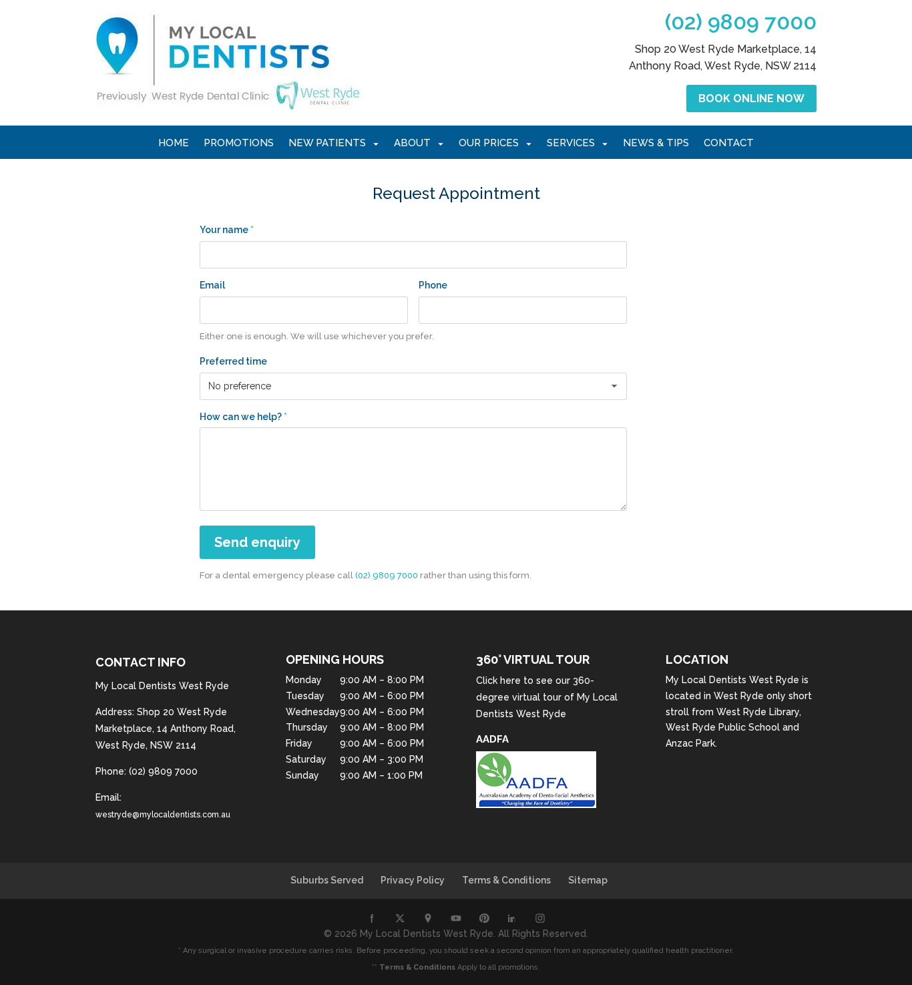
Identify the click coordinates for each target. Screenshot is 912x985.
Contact (729, 143)
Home (173, 143)
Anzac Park (690, 743)
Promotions (239, 143)
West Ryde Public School (723, 727)
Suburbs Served (326, 880)
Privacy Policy (413, 880)
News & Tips (656, 143)
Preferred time (233, 361)
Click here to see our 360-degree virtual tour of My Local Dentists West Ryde (547, 697)
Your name (227, 229)
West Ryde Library (757, 712)
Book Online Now (751, 98)
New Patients (327, 143)
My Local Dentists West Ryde (732, 679)
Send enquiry (257, 542)
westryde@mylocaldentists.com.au (162, 814)
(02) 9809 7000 (741, 21)
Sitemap (588, 880)
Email (212, 285)
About (412, 143)
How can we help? (243, 416)
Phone (433, 285)
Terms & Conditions (506, 880)
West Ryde (739, 696)
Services (571, 143)
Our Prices (489, 143)
